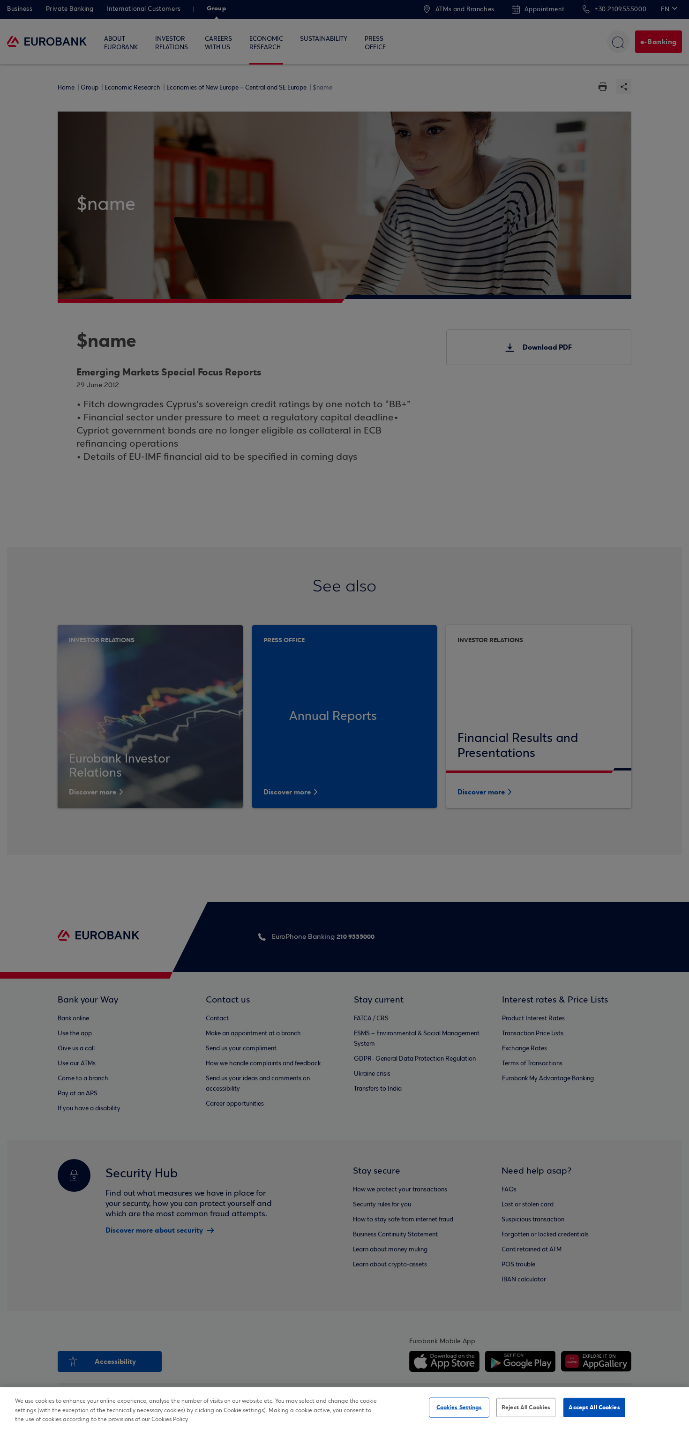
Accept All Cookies (594, 1407)
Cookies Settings (459, 1407)
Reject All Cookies (526, 1407)
